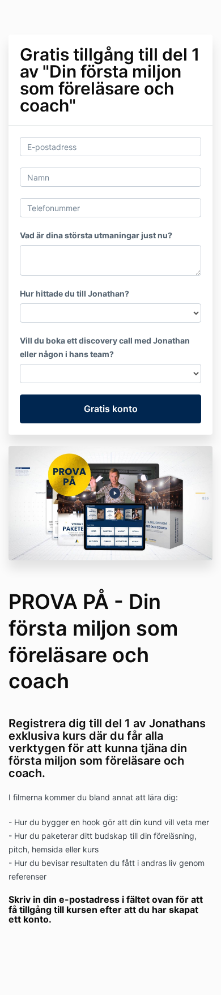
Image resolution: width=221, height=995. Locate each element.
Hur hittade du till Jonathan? (74, 293)
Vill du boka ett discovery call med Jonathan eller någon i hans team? (105, 347)
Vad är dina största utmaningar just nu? (96, 235)
